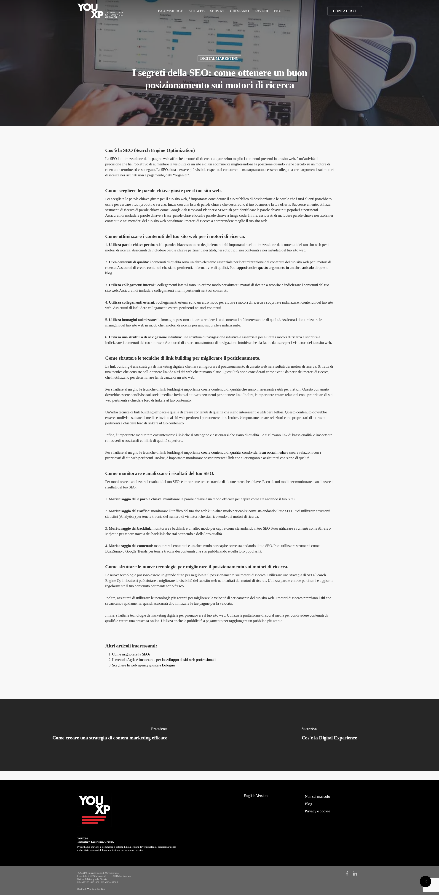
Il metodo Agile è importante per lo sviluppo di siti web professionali (164, 660)
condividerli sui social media (264, 452)
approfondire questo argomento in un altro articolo (275, 267)
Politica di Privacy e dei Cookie (92, 879)
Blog (308, 804)
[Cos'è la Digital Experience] (329, 735)
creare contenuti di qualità (221, 452)
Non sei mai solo (317, 796)
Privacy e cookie (317, 811)
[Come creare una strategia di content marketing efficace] (110, 735)
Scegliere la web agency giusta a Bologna (143, 665)
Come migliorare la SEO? (131, 654)
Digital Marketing (219, 58)
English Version (256, 795)
